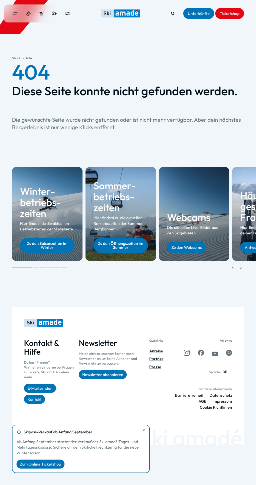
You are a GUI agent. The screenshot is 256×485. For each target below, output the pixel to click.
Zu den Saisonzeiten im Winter (47, 245)
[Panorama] (67, 13)
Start (16, 58)
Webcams (188, 217)
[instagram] (187, 353)
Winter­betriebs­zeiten (40, 202)
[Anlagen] (41, 13)
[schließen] (144, 430)
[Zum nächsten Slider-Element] (241, 268)
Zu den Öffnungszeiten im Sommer (120, 245)
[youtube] (215, 353)
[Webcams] (54, 13)
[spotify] (229, 353)
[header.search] (172, 13)
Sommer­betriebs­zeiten (115, 197)
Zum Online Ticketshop (40, 464)
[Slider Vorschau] (233, 268)
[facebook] (201, 353)
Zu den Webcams (187, 247)
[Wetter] (28, 13)
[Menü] (15, 13)
